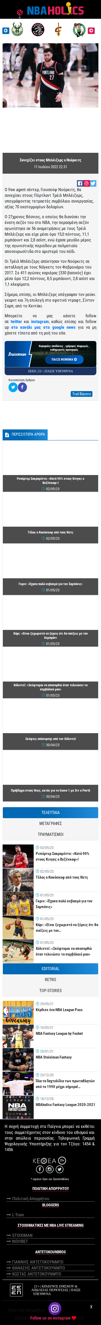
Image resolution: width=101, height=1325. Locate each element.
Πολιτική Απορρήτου (30, 1198)
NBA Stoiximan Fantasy (54, 1057)
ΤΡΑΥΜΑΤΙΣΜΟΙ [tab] (50, 834)
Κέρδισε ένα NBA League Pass (59, 1009)
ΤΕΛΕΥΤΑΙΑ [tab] (50, 812)
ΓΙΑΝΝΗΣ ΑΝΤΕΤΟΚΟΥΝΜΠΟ (37, 1262)
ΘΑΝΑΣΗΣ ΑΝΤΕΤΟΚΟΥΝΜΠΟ (38, 1268)
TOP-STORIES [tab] (50, 990)
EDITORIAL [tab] (51, 968)
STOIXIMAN (22, 1235)
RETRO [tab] (50, 979)
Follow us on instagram (50, 1318)
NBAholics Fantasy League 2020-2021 (65, 1104)
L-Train (18, 1214)
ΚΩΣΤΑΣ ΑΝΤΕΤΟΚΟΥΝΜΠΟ (36, 1274)
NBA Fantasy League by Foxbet (59, 1033)
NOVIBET (20, 1241)
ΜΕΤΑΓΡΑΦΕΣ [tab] (50, 823)
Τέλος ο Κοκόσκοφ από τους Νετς (62, 877)
